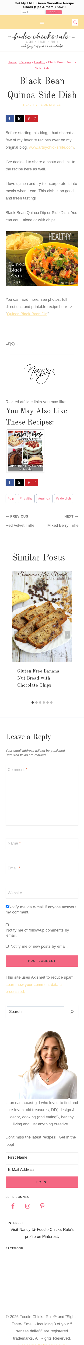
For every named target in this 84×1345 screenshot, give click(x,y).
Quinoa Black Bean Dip (27, 314)
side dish (63, 498)
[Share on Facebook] (10, 118)
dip (11, 498)
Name (14, 843)
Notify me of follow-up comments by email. (37, 933)
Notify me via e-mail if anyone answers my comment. (41, 909)
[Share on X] (19, 118)
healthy (26, 498)
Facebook (14, 1248)
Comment (17, 769)
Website (15, 893)
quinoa (44, 498)
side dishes (51, 104)
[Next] (67, 635)
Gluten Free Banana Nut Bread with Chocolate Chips (38, 678)
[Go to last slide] (16, 635)
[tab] (33, 702)
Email (14, 868)
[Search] (71, 1011)
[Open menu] (42, 22)
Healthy (30, 104)
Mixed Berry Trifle (62, 521)
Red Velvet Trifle (20, 521)
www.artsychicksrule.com (51, 147)
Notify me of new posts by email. (39, 946)
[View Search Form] (75, 22)
